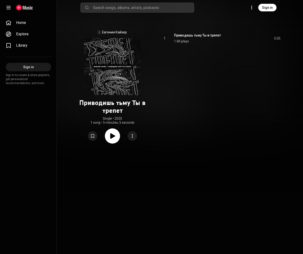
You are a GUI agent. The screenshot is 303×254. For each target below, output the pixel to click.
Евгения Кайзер (114, 32)
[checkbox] (277, 38)
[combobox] (143, 7)
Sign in (267, 7)
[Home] (24, 7)
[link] (28, 22)
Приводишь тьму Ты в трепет (197, 35)
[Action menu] (132, 136)
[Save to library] (92, 136)
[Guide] (8, 7)
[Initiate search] (87, 7)
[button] (92, 136)
